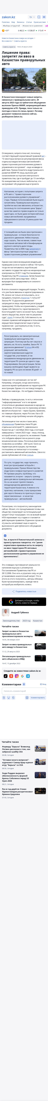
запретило (34, 249)
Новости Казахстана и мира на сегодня (17, 38)
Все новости (7, 41)
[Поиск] (39, 17)
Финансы (20, 22)
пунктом (25, 298)
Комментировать (38, 697)
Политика (6, 22)
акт (43, 156)
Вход (44, 684)
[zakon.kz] (8, 17)
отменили (23, 276)
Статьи (29, 22)
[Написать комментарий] (24, 691)
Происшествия (40, 22)
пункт (10, 317)
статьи (28, 347)
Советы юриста (20, 41)
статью (30, 455)
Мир (13, 22)
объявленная (8, 424)
